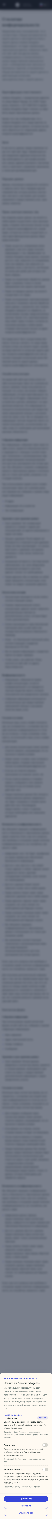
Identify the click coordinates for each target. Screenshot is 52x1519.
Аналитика (9, 1445)
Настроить (26, 1506)
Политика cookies (13, 1415)
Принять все (26, 1499)
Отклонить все (26, 1513)
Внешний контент (13, 1469)
